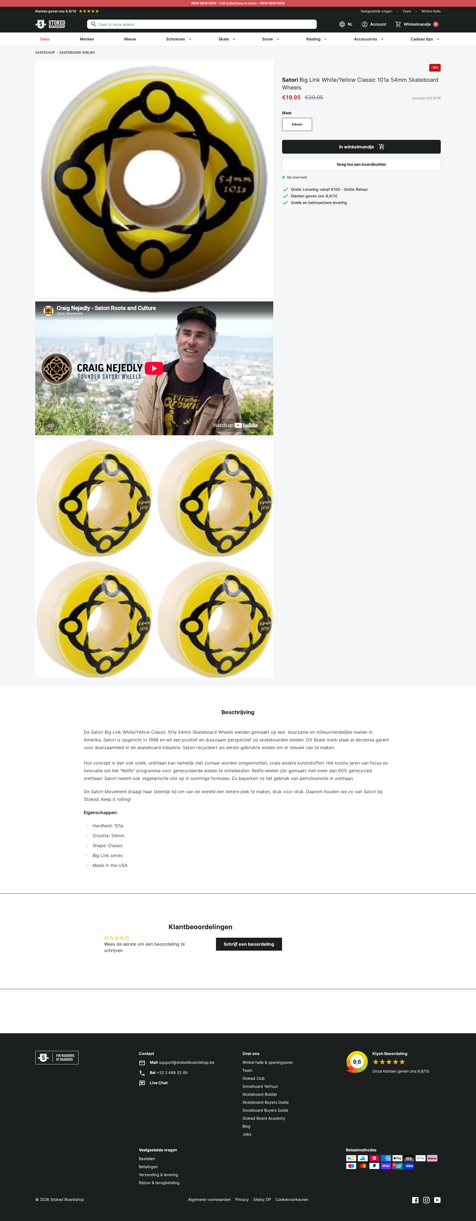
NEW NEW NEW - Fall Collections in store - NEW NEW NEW (238, 3)
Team (406, 11)
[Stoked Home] (50, 24)
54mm (297, 124)
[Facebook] (415, 1199)
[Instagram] (426, 1199)
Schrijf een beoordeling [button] (249, 944)
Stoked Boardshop (67, 1199)
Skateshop (45, 52)
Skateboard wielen (77, 52)
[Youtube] (437, 1199)
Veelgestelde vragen (376, 11)
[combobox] (202, 24)
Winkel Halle (431, 11)
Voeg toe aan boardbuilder (361, 164)
